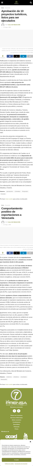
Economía (7, 8)
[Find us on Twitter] (18, 410)
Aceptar (16, 460)
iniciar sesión (9, 199)
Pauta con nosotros (16, 415)
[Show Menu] (2, 2)
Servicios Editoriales (16, 417)
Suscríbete (16, 424)
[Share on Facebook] (10, 56)
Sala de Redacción (14, 24)
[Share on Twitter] (16, 56)
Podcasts (16, 426)
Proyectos (25, 191)
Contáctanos (16, 422)
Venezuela (4, 379)
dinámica (16, 377)
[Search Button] (31, 2)
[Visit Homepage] (16, 2)
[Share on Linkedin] (23, 56)
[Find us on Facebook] (14, 410)
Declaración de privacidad (21, 463)
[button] (30, 442)
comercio (9, 377)
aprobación (10, 191)
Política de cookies (9, 463)
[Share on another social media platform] (30, 56)
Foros (16, 429)
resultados (24, 377)
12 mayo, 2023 (7, 27)
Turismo (3, 194)
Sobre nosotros (16, 420)
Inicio (2, 8)
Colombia (17, 191)
